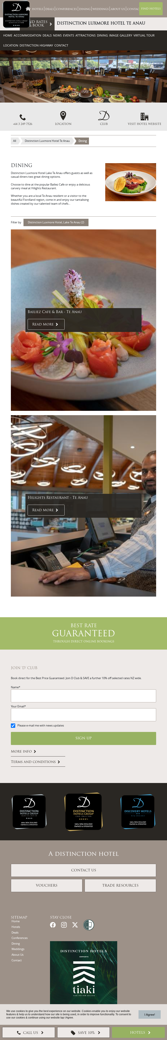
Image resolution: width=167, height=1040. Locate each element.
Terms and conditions (33, 762)
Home (7, 35)
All (14, 141)
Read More (43, 324)
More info (21, 752)
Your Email (17, 706)
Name (15, 687)
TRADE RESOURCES (120, 885)
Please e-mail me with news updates (40, 725)
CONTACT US (83, 870)
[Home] (28, 9)
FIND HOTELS (151, 9)
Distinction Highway (36, 45)
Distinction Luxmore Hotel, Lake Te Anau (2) (56, 222)
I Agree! (149, 1014)
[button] (104, 118)
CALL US (30, 1033)
